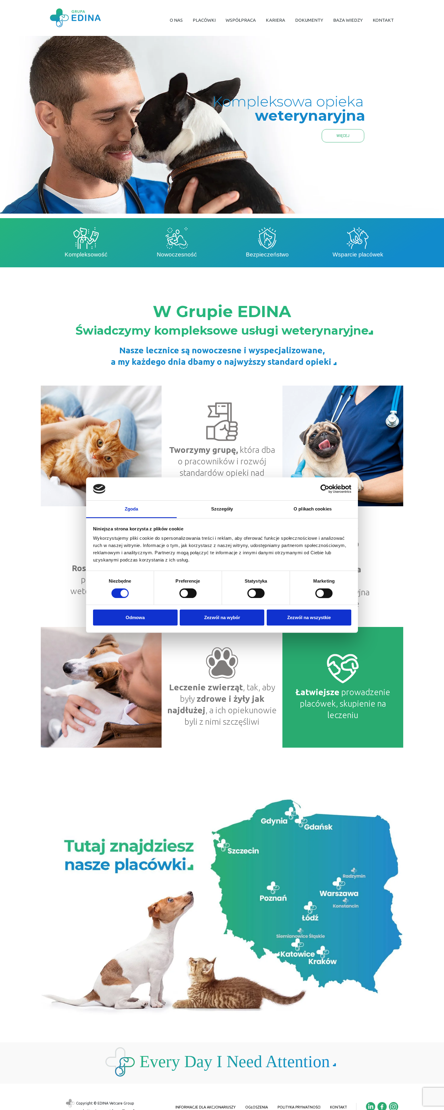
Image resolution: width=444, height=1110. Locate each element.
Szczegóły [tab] (222, 509)
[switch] (188, 593)
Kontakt (338, 1107)
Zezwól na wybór (222, 617)
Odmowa (135, 617)
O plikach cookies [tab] (313, 509)
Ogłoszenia (256, 1107)
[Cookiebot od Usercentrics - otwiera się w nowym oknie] (324, 488)
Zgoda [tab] (131, 509)
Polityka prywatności (299, 1107)
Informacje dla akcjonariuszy (205, 1107)
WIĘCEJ (342, 136)
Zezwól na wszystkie (309, 617)
